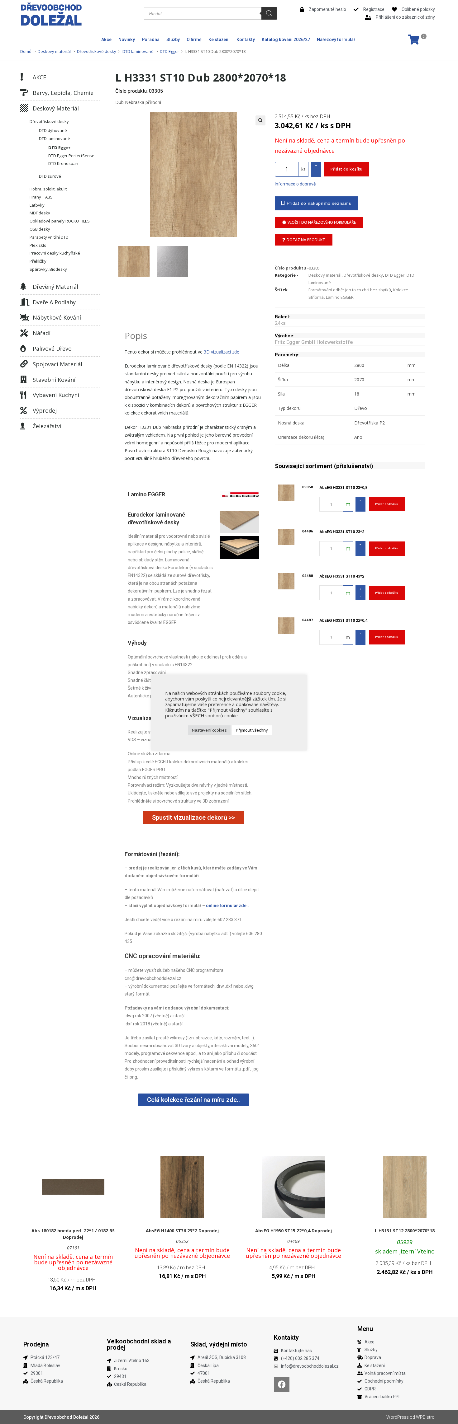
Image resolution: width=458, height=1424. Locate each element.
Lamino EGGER (340, 297)
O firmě (194, 39)
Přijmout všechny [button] (252, 730)
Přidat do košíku (347, 169)
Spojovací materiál (57, 364)
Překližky (38, 261)
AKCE (39, 77)
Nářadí (41, 333)
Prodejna (36, 1344)
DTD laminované (138, 51)
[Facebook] (281, 1384)
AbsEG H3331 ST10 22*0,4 (343, 620)
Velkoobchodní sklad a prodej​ (139, 1344)
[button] (260, 120)
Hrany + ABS (41, 197)
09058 (307, 487)
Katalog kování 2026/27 (286, 39)
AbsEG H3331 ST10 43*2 (341, 576)
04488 (307, 576)
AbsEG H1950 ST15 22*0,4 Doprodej (293, 1231)
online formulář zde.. (227, 905)
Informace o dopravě (295, 183)
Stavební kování (54, 379)
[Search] (269, 13)
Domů (25, 51)
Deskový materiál (54, 51)
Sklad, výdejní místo (218, 1344)
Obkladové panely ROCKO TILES (60, 221)
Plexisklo (38, 245)
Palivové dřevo (52, 348)
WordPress (397, 1417)
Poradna (151, 39)
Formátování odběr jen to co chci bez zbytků (349, 290)
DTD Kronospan (63, 163)
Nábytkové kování (57, 317)
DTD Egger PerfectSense (71, 155)
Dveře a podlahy (54, 302)
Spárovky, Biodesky (48, 269)
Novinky (126, 39)
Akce (106, 39)
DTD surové (50, 176)
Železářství (47, 426)
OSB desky (40, 229)
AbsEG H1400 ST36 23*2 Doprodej (182, 1231)
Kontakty (245, 39)
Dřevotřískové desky (96, 51)
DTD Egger (169, 51)
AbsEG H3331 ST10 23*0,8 (343, 487)
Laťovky (37, 205)
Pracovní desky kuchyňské (55, 253)
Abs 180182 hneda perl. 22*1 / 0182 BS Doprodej (73, 1234)
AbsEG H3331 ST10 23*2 (341, 531)
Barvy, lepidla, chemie (63, 92)
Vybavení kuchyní (56, 395)
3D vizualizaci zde (221, 352)
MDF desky (40, 213)
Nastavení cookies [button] (209, 730)
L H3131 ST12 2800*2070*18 (405, 1231)
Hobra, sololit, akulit (48, 189)
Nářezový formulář (336, 39)
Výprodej (45, 410)
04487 (307, 620)
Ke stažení (219, 39)
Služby (173, 39)
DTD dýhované (53, 130)
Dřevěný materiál (55, 286)
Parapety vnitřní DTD (49, 237)
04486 (307, 531)
